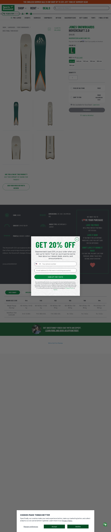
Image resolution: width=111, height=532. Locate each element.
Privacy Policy (69, 288)
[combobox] (37, 264)
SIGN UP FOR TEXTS (55, 277)
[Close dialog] (77, 239)
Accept (54, 526)
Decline (78, 526)
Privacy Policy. (67, 521)
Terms (55, 289)
